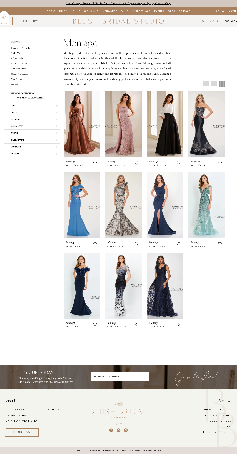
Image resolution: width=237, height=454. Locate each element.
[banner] (118, 21)
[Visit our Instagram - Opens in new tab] (118, 430)
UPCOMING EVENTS (218, 415)
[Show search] (218, 11)
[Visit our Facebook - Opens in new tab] (111, 430)
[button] (32, 42)
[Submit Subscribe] (145, 376)
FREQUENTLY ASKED (217, 431)
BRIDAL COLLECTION (217, 409)
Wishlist (224, 426)
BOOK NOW (22, 432)
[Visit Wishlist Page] (223, 11)
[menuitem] (218, 11)
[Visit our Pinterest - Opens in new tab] (126, 430)
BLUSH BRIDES (220, 420)
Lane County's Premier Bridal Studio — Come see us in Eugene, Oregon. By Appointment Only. (118, 3)
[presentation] (82, 124)
